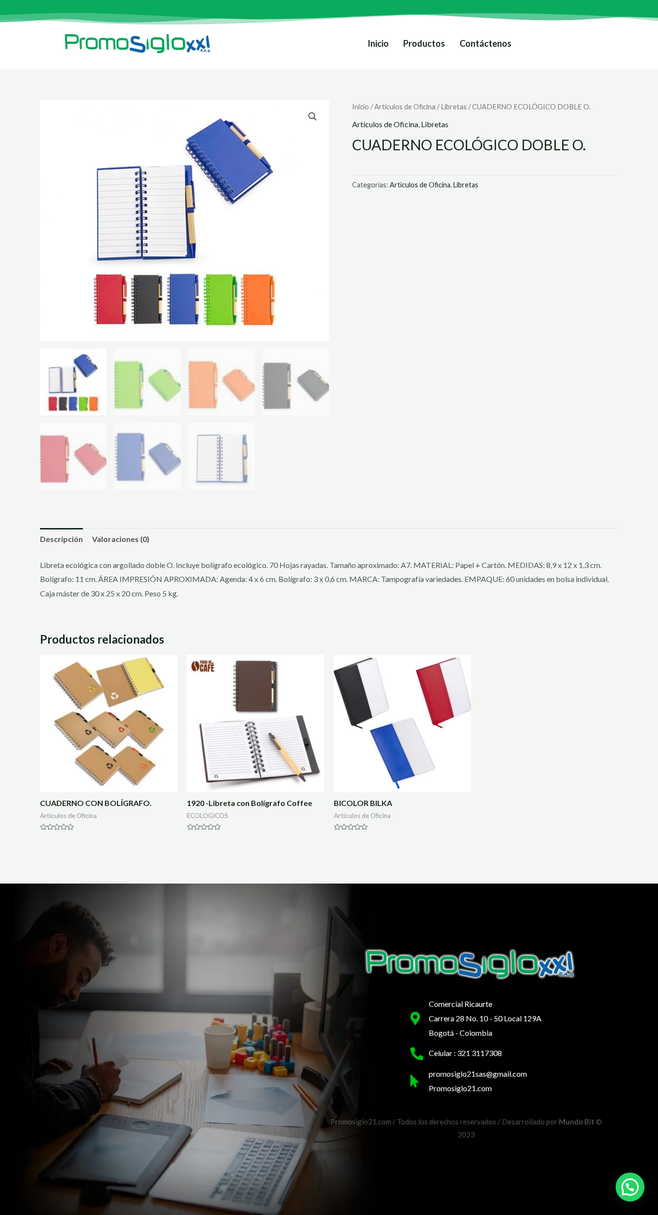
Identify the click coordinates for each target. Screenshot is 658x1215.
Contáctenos (486, 43)
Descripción (61, 538)
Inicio (378, 43)
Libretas (454, 106)
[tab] (61, 539)
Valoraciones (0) (120, 538)
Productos (424, 43)
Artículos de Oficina (404, 106)
